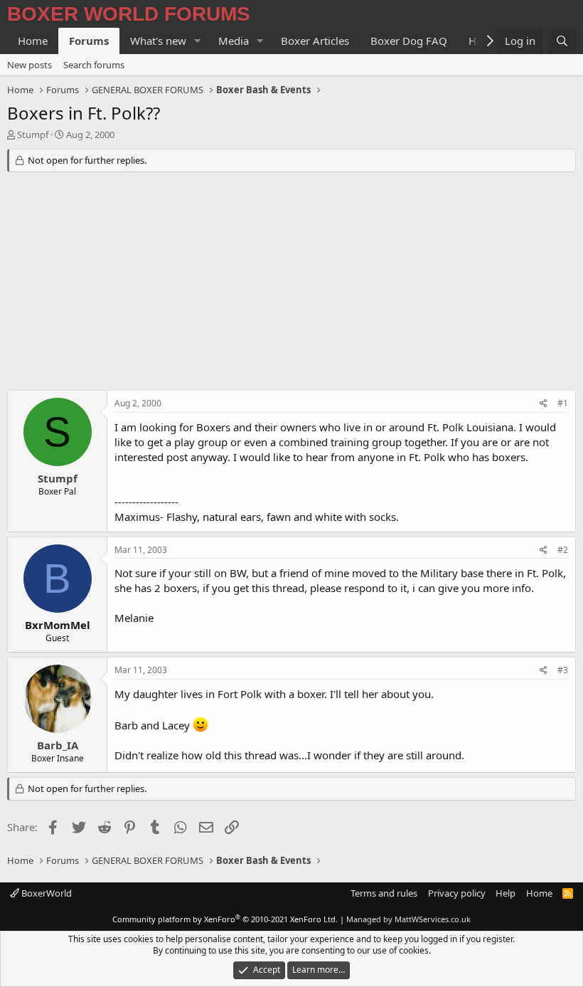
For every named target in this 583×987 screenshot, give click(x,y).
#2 (562, 550)
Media (233, 40)
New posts (29, 64)
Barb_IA (57, 745)
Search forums (93, 64)
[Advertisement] (291, 283)
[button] (198, 41)
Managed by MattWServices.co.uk (408, 919)
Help (505, 893)
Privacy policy (457, 893)
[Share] (543, 404)
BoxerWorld (45, 893)
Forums (89, 40)
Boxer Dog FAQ (408, 40)
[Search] (562, 41)
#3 (562, 670)
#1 (562, 403)
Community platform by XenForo (225, 919)
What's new (158, 40)
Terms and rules (384, 893)
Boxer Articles (315, 40)
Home (33, 40)
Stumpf (32, 134)
